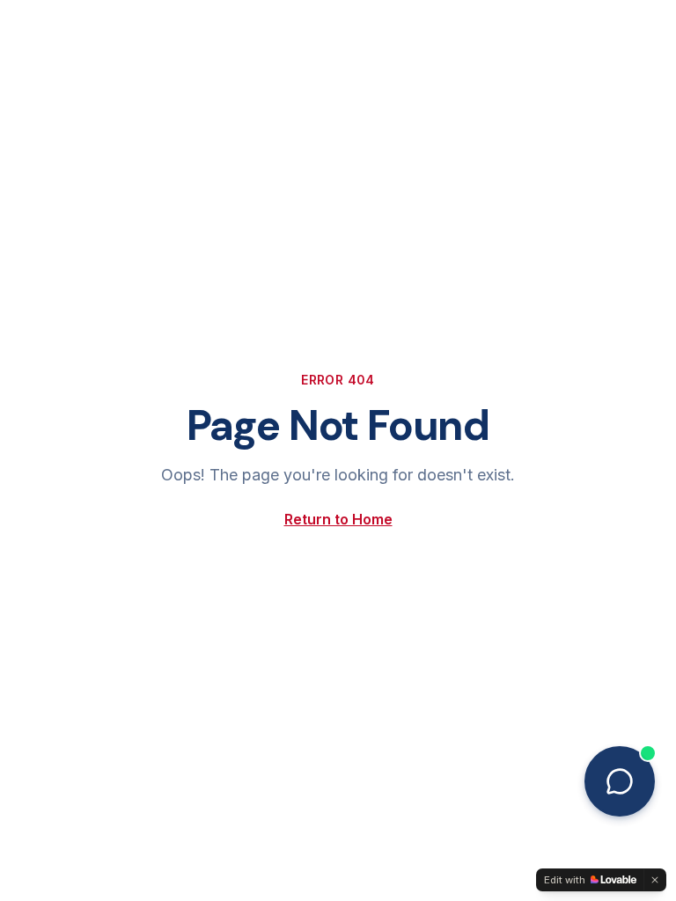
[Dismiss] (654, 879)
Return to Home (338, 519)
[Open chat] (619, 781)
